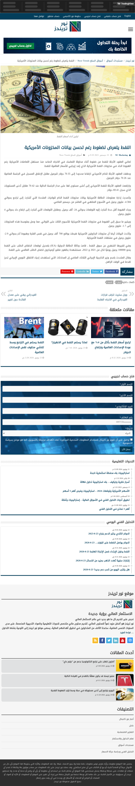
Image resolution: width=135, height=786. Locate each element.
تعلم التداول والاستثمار (123, 739)
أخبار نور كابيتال (126, 719)
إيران (119, 282)
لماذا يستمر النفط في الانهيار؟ (69, 342)
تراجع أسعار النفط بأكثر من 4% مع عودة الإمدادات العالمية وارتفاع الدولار (111, 347)
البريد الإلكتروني (124, 406)
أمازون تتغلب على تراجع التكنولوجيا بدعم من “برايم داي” (88, 662)
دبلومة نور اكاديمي (72, 16)
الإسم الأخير (126, 395)
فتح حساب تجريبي (92, 16)
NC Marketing (121, 155)
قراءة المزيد (125, 632)
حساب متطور (53, 16)
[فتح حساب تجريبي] (67, 46)
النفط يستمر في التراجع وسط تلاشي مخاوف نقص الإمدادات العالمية (26, 347)
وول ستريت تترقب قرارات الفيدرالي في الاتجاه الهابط (112, 295)
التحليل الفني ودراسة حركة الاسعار (118, 752)
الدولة (129, 428)
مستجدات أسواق (114, 60)
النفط (110, 282)
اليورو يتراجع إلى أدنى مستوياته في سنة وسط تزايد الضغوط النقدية (82, 690)
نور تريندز (130, 60)
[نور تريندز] (67, 28)
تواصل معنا (39, 16)
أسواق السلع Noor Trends (90, 60)
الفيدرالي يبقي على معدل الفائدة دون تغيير (22, 295)
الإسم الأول (126, 384)
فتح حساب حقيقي (112, 16)
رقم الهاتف (126, 417)
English (127, 16)
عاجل (131, 726)
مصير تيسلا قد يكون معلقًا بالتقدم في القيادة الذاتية (89, 676)
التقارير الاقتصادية (125, 732)
